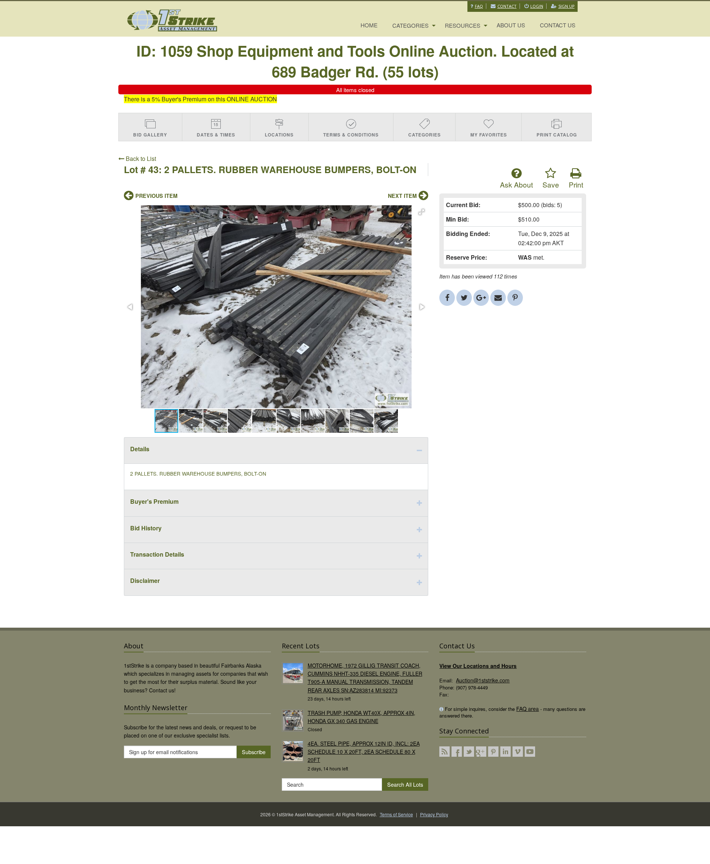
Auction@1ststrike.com (483, 680)
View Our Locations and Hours (478, 665)
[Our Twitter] (469, 751)
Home (369, 25)
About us (511, 25)
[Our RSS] (444, 751)
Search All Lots (405, 784)
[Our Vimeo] (518, 751)
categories (410, 25)
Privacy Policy (434, 814)
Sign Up (566, 6)
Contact (507, 6)
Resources (462, 25)
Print (576, 184)
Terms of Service (396, 814)
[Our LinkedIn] (505, 751)
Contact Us (557, 25)
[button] (421, 212)
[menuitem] (369, 25)
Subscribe (254, 752)
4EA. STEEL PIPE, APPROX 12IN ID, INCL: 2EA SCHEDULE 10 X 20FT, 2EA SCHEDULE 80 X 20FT (364, 752)
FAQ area (527, 708)
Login (536, 6)
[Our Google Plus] (481, 751)
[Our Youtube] (530, 751)
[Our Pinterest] (493, 751)
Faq (479, 6)
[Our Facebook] (457, 751)
